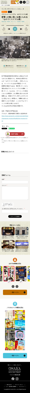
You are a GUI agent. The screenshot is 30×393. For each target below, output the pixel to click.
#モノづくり (13, 21)
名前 (3, 179)
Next (27, 46)
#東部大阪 (4, 21)
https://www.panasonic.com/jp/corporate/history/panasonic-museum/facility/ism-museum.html (15, 118)
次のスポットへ (20, 65)
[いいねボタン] (3, 126)
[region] (15, 159)
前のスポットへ (9, 65)
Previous (2, 46)
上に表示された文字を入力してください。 (13, 208)
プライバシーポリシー (19, 384)
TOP (2, 5)
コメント (4, 185)
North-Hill (17, 374)
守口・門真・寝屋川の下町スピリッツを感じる (12, 8)
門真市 (9, 11)
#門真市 (8, 21)
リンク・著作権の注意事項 (11, 386)
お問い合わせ (9, 384)
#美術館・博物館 (20, 21)
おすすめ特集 (7, 5)
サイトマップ (21, 386)
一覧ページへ (15, 292)
